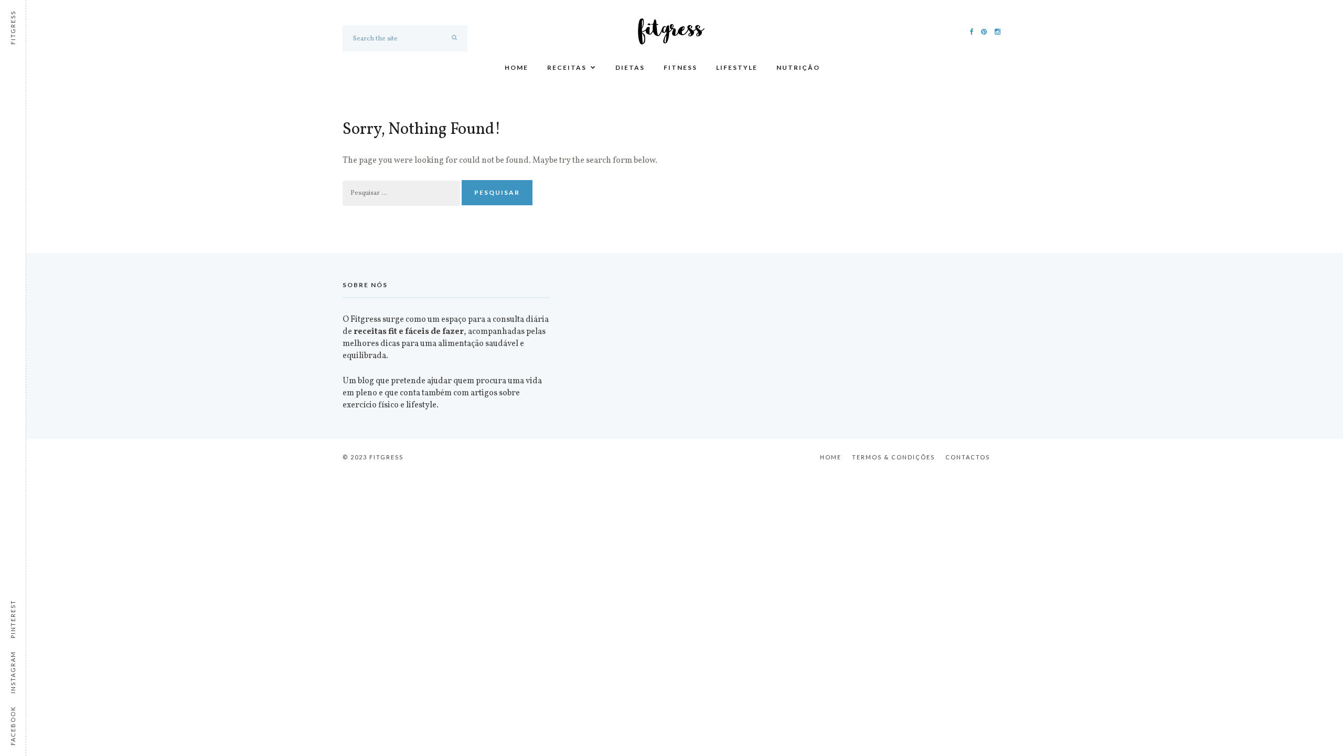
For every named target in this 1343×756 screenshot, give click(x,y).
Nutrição (798, 67)
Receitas (567, 67)
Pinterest (12, 619)
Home (516, 67)
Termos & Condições (893, 457)
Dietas (630, 67)
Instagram (12, 672)
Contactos (967, 457)
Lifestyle (737, 67)
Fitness (680, 67)
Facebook (12, 726)
